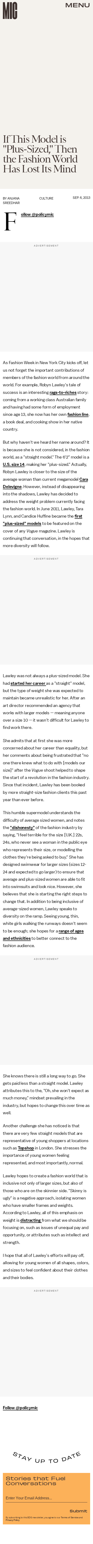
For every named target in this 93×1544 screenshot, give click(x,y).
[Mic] (10, 10)
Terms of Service (69, 1517)
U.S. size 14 (14, 464)
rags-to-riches (63, 392)
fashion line (77, 414)
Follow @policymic (37, 214)
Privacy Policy (13, 1520)
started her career (28, 683)
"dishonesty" (22, 827)
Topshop (26, 1148)
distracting (30, 1220)
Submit (78, 1510)
